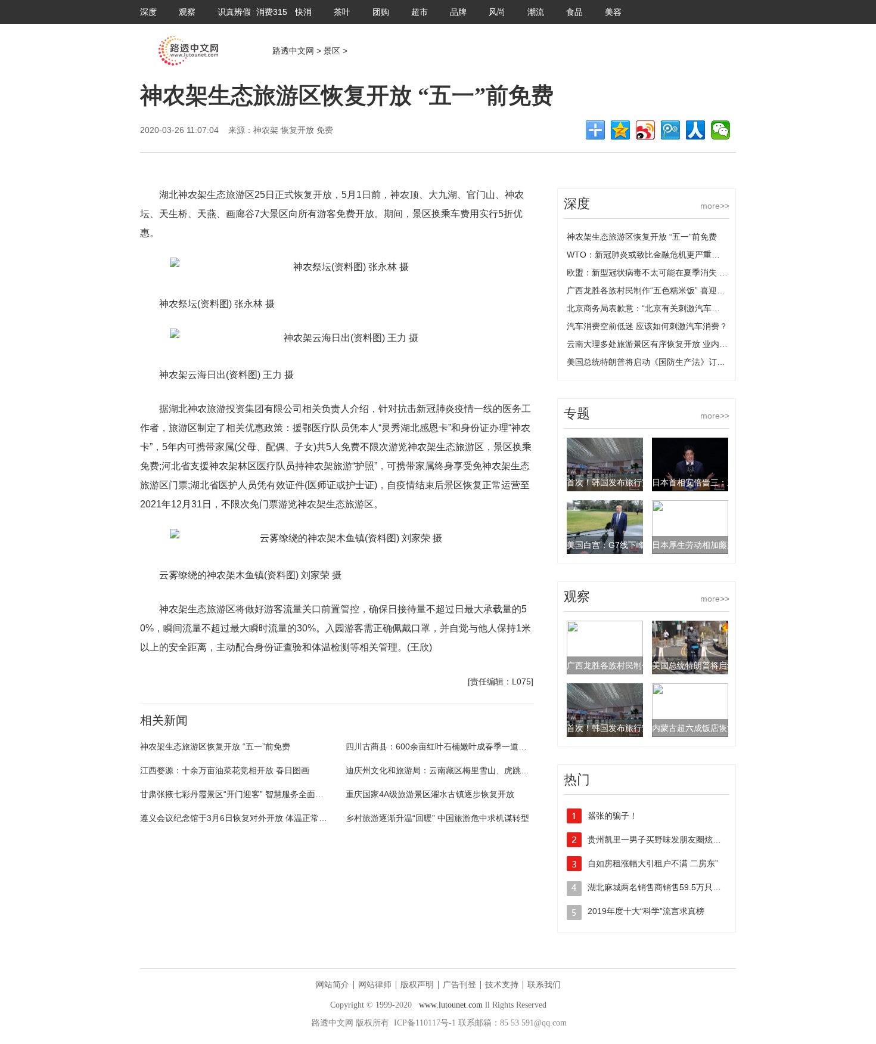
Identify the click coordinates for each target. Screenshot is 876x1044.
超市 (419, 12)
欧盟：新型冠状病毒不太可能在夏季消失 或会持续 (660, 272)
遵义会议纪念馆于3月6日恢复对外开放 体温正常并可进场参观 (254, 818)
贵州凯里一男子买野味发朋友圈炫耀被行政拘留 (675, 839)
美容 (613, 12)
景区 (332, 50)
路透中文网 (293, 50)
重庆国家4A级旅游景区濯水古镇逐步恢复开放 (430, 794)
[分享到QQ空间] (620, 130)
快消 (303, 12)
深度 (148, 12)
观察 (187, 12)
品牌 (458, 12)
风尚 (497, 12)
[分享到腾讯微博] (670, 130)
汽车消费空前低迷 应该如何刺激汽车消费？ (647, 326)
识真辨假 (234, 12)
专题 (577, 413)
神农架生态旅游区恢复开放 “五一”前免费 (215, 746)
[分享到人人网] (695, 130)
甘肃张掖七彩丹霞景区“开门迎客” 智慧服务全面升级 (236, 794)
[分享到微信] (720, 130)
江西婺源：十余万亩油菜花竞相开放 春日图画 (224, 770)
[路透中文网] (188, 62)
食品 (574, 12)
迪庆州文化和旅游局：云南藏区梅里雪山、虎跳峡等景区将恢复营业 (471, 770)
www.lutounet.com (451, 1004)
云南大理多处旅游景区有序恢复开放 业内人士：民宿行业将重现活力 (693, 344)
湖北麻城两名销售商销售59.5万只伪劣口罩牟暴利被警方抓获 (700, 887)
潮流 (535, 12)
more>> (714, 205)
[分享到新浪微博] (645, 130)
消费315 (271, 12)
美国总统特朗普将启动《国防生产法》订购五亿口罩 (663, 362)
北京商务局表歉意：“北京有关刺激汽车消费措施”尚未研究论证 (682, 308)
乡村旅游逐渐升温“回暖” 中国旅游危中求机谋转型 (437, 818)
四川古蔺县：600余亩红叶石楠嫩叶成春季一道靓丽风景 (449, 746)
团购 (380, 12)
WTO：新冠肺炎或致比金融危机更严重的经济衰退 (660, 254)
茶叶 (342, 12)
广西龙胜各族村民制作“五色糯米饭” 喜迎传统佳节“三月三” (674, 290)
